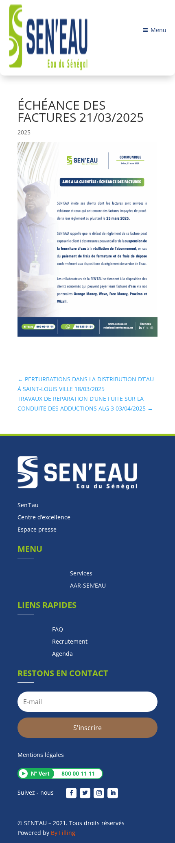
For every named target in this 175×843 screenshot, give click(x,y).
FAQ (57, 630)
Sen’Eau (28, 505)
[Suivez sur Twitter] (85, 793)
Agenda (62, 654)
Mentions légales (41, 755)
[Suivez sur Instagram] (99, 793)
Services (81, 574)
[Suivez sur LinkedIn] (112, 793)
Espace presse (37, 530)
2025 (24, 132)
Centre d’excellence (44, 517)
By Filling (63, 833)
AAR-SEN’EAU (88, 586)
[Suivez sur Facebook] (71, 793)
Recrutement (70, 642)
